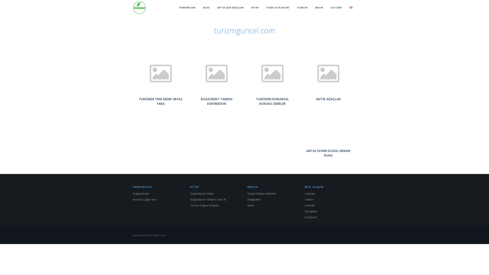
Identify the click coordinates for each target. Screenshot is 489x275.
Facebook (311, 217)
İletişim (336, 7)
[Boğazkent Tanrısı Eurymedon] (217, 73)
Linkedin (310, 205)
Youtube (310, 193)
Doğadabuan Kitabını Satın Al (208, 199)
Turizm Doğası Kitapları (204, 205)
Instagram (311, 211)
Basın (319, 7)
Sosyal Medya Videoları (261, 193)
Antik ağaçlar (328, 99)
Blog (206, 7)
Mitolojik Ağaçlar (231, 7)
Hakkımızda (187, 7)
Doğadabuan (141, 193)
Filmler (302, 7)
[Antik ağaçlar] (328, 73)
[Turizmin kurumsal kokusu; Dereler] (272, 73)
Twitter (309, 199)
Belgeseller (254, 199)
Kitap (255, 7)
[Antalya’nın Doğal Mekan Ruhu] (328, 125)
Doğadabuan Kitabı (202, 193)
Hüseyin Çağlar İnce (145, 199)
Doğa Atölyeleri (278, 7)
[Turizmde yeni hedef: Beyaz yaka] (161, 73)
